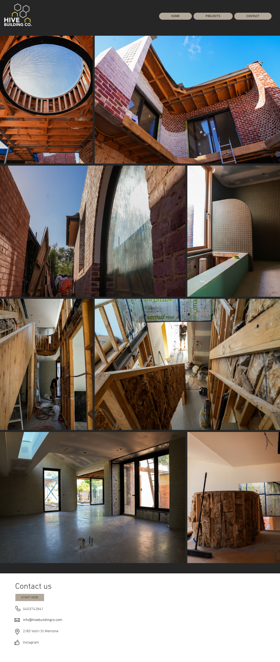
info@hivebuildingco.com (42, 620)
